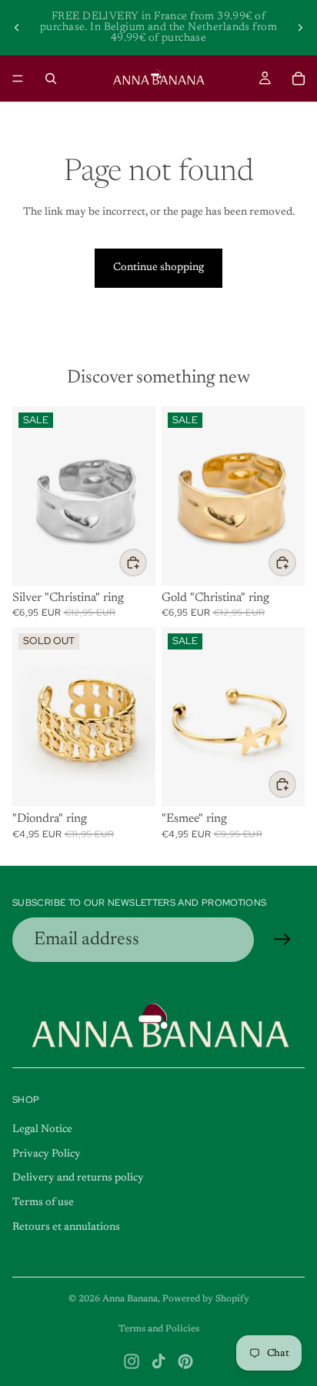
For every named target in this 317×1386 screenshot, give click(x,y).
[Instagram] (131, 1361)
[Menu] (17, 78)
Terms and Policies (158, 1329)
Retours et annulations (66, 1227)
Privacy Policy (46, 1154)
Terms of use (43, 1202)
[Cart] (298, 78)
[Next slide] (300, 28)
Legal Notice (42, 1129)
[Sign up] (282, 939)
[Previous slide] (17, 28)
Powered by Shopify (205, 1299)
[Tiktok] (158, 1361)
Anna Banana (130, 1299)
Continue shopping (158, 267)
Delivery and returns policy (78, 1178)
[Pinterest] (185, 1361)
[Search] (51, 78)
